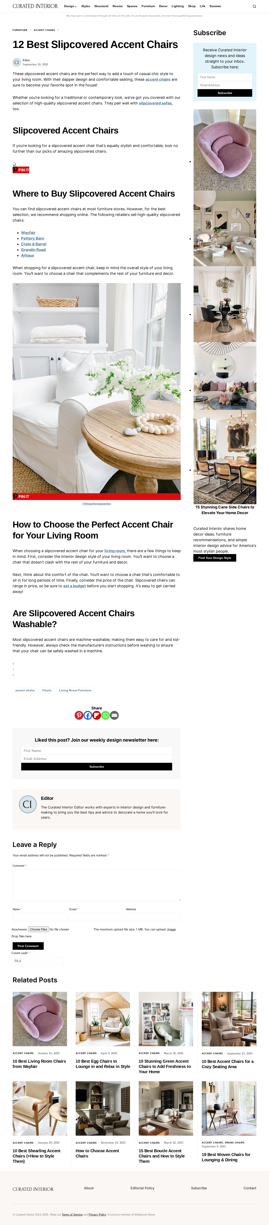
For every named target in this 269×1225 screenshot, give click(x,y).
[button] (254, 6)
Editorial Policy (142, 1188)
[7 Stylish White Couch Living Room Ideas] (225, 238)
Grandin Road (33, 249)
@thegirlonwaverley (96, 503)
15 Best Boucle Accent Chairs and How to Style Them (162, 1156)
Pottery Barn (32, 238)
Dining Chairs (234, 1142)
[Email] (114, 715)
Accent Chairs (44, 30)
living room (114, 551)
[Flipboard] (96, 715)
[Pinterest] (79, 715)
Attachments (19, 929)
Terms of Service (72, 1214)
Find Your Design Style (214, 558)
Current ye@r (21, 953)
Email (73, 909)
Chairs (46, 690)
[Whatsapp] (105, 715)
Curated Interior (35, 6)
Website (131, 909)
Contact (250, 1188)
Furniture (20, 30)
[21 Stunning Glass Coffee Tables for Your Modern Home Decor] (225, 390)
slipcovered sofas (155, 103)
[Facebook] (87, 715)
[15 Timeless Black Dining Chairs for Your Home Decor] (225, 314)
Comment (19, 865)
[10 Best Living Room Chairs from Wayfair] (225, 161)
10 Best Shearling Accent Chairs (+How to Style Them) (36, 1156)
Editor (26, 60)
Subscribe (199, 1188)
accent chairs (157, 79)
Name (17, 909)
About (89, 1188)
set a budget (74, 586)
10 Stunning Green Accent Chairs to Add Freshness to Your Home (165, 1066)
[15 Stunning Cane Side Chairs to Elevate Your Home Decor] (225, 470)
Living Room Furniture (75, 690)
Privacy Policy (97, 1214)
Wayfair (28, 232)
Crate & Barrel (33, 244)
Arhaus (27, 255)
